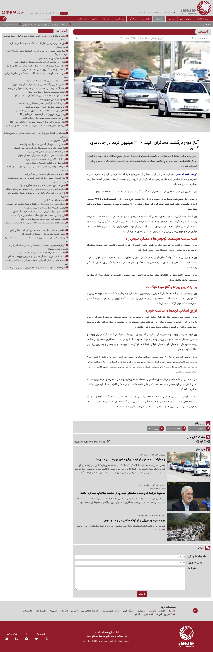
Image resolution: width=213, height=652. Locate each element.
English (56, 13)
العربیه (48, 13)
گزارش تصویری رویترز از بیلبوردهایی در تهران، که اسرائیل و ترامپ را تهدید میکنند (38, 247)
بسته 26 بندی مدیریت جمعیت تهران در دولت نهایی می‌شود (37, 88)
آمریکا (171, 611)
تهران (73, 611)
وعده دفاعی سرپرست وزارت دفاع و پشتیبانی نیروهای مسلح (37, 256)
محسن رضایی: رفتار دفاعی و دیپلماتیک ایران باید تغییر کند (37, 85)
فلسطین (147, 614)
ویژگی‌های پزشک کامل (55, 141)
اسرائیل (140, 611)
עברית (41, 13)
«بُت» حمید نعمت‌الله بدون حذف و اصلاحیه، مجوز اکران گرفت (36, 66)
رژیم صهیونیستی (110, 611)
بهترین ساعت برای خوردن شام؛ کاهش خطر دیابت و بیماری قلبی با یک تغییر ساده (35, 38)
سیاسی (171, 19)
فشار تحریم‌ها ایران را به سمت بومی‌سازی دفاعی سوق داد (38, 122)
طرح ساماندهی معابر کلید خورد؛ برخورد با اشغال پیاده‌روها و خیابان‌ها (38, 195)
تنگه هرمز (127, 611)
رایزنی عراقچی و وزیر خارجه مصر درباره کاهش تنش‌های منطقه (36, 189)
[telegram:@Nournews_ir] (26, 639)
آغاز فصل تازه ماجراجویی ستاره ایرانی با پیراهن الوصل (40, 148)
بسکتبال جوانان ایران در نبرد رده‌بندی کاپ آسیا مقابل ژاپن (38, 230)
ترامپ (152, 611)
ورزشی (95, 19)
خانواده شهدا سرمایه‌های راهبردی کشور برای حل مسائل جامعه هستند (36, 169)
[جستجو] (4, 18)
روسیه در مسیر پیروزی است (52, 99)
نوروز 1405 (153, 429)
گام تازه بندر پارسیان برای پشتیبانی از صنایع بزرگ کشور (39, 212)
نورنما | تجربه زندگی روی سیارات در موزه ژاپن (55, 24)
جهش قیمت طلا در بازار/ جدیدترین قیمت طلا (44, 234)
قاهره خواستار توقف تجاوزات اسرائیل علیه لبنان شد (41, 253)
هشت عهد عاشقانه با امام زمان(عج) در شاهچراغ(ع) (40, 96)
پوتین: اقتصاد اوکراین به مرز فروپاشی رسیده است (42, 103)
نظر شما (192, 568)
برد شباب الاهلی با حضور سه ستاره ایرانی (46, 159)
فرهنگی (133, 19)
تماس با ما (12, 634)
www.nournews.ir (106, 641)
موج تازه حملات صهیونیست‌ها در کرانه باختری (43, 118)
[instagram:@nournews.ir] (46, 639)
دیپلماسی (26, 611)
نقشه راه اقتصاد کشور (55, 200)
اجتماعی (159, 19)
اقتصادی (145, 19)
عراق (136, 614)
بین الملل (119, 19)
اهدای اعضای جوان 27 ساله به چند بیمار (46, 81)
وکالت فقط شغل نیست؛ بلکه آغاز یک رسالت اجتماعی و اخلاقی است (36, 225)
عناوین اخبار (186, 19)
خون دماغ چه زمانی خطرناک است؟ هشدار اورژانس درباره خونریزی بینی (39, 45)
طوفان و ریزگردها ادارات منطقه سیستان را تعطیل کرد (40, 62)
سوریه (53, 611)
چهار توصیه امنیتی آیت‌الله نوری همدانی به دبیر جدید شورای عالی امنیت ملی (37, 180)
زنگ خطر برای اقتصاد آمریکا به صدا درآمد (46, 163)
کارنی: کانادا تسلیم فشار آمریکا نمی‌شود (47, 152)
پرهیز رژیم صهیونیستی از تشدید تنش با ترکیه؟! (43, 114)
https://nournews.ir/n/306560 (90, 442)
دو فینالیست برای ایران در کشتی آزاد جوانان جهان (42, 156)
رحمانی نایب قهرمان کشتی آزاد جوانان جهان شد (43, 144)
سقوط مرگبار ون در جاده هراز (52, 58)
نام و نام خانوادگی (197, 557)
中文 (27, 13)
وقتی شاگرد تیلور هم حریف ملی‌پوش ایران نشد (43, 219)
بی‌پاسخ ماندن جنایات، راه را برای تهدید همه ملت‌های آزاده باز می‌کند (37, 127)
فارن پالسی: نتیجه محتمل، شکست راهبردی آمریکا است (38, 215)
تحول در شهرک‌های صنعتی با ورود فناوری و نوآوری (41, 185)
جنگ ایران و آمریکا (165, 614)
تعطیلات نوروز (174, 429)
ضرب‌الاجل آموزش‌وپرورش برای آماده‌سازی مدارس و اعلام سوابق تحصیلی (35, 135)
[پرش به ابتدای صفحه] (195, 611)
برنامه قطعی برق (89, 611)
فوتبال (64, 611)
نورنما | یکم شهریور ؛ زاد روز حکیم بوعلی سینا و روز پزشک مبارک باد (36, 240)
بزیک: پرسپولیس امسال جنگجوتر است (47, 92)
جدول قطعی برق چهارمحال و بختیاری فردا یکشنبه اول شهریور (36, 204)
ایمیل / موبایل (195, 562)
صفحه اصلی (202, 19)
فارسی (63, 13)
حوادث (106, 19)
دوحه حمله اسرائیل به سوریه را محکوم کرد (45, 174)
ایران (161, 611)
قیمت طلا (40, 611)
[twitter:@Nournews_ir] (36, 639)
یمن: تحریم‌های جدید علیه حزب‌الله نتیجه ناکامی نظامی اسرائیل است (36, 75)
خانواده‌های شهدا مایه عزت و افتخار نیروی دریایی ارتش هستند (35, 268)
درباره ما (41, 634)
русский (34, 13)
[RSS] (16, 639)
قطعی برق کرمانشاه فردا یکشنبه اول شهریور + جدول (40, 111)
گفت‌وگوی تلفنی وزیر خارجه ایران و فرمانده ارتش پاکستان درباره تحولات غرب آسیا (36, 53)
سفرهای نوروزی (197, 429)
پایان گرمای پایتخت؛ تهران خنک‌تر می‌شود (46, 107)
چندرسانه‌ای (81, 19)
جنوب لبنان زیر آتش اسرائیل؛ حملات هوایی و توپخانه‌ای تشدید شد (36, 262)
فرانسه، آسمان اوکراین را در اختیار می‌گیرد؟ (45, 208)
